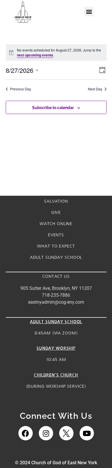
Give (56, 212)
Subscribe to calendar (53, 107)
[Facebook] (25, 433)
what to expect (56, 246)
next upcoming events (35, 55)
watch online (56, 224)
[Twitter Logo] (66, 433)
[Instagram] (46, 433)
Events (56, 235)
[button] (89, 11)
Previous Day (20, 89)
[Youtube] (87, 433)
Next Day (95, 89)
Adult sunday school (56, 257)
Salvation (56, 201)
